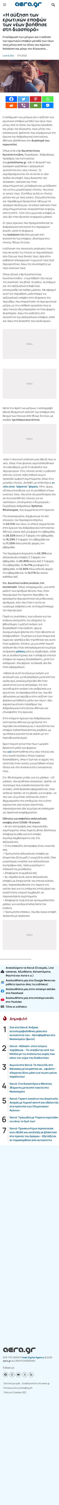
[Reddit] (11, 105)
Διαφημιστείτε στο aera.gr (36, 1383)
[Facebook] (11, 99)
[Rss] (31, 1374)
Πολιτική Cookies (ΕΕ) (15, 1392)
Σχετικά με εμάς (12, 1383)
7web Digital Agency (32, 1357)
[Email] (35, 105)
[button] (53, 5)
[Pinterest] (35, 99)
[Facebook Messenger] (47, 105)
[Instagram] (12, 1374)
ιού (9, 751)
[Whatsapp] (47, 99)
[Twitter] (23, 99)
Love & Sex (8, 55)
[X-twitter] (24, 1374)
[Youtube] (18, 1374)
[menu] (5, 4)
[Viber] (23, 105)
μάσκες (20, 651)
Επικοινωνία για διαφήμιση (18, 1387)
